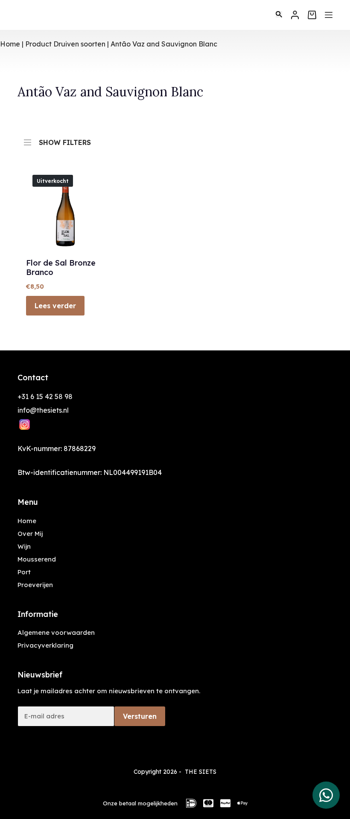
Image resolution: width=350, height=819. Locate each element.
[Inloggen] (295, 15)
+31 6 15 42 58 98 (45, 396)
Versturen (140, 716)
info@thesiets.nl (43, 410)
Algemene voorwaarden (56, 632)
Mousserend (37, 559)
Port (24, 572)
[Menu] (328, 15)
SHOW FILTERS (65, 140)
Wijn (24, 546)
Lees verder (55, 305)
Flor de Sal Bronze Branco (61, 267)
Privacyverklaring (45, 645)
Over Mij (30, 534)
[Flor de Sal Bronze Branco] (65, 208)
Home (10, 44)
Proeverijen (35, 585)
